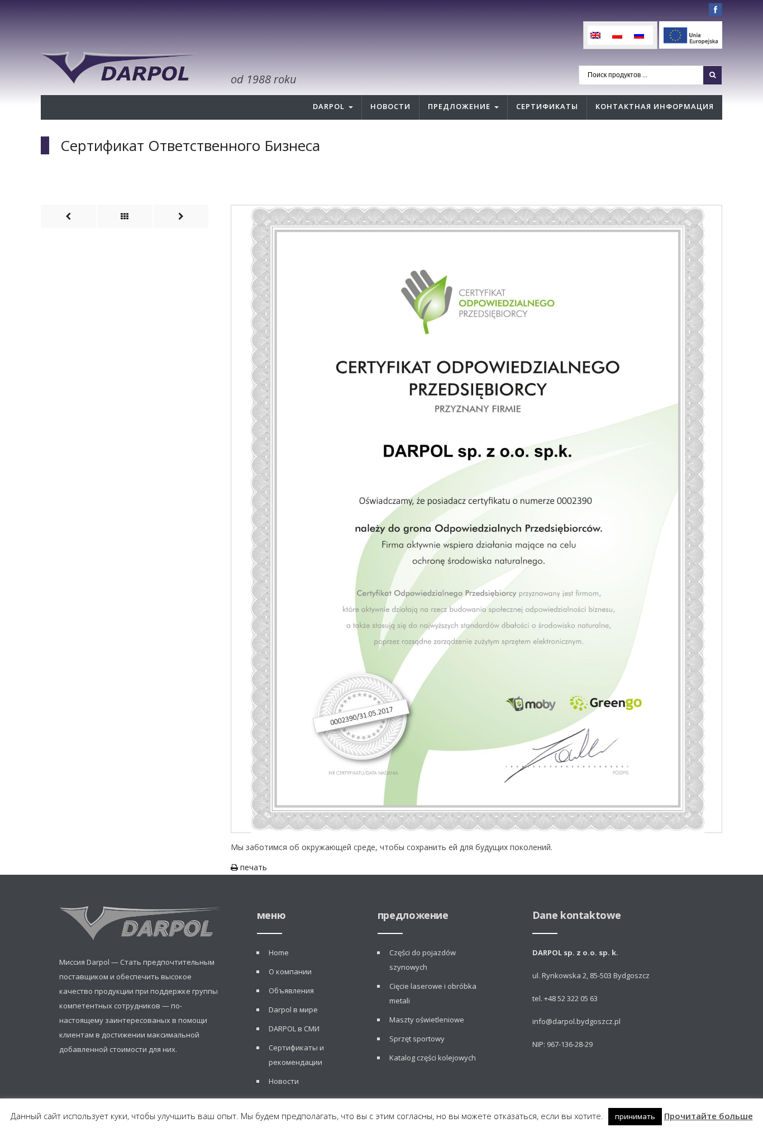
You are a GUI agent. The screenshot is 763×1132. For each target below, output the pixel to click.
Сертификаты (547, 106)
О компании (290, 971)
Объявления (291, 990)
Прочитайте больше (708, 1115)
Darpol (329, 106)
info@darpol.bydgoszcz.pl (576, 1021)
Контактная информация (654, 106)
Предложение (459, 106)
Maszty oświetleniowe (426, 1020)
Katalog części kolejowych (432, 1058)
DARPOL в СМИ (294, 1028)
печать (252, 867)
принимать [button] (635, 1116)
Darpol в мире (293, 1009)
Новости (390, 106)
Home (279, 952)
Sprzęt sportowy (417, 1039)
